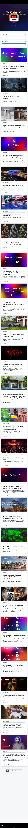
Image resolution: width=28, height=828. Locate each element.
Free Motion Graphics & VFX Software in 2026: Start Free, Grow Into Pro (13, 67)
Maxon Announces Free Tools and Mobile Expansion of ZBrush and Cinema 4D (13, 725)
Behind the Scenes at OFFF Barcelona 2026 (13, 186)
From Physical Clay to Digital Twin (12, 243)
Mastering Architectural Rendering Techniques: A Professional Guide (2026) (13, 517)
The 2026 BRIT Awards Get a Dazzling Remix (13, 458)
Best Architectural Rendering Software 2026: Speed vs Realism (13, 666)
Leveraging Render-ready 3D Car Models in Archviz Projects (13, 335)
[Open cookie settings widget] (2, 825)
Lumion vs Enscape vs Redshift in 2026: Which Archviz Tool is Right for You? (13, 487)
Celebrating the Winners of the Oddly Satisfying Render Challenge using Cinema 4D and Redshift (13, 427)
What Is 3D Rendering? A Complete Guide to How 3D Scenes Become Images (14, 126)
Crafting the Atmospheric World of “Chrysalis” (12, 97)
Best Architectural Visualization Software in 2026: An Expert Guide (14, 636)
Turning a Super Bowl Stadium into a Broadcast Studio (12, 215)
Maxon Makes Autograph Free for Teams (13, 547)
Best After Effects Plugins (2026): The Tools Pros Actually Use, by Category (13, 156)
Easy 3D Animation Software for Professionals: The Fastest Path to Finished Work (12, 272)
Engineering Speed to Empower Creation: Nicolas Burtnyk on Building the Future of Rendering (14, 755)
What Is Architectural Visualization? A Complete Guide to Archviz (12, 576)
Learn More (14, 19)
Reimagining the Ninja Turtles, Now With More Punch (13, 696)
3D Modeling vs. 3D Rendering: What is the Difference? (13, 606)
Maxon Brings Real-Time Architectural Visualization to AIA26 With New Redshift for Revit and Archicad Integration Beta (14, 396)
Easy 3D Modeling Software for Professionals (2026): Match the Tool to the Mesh (13, 304)
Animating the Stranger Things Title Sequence (12, 365)
